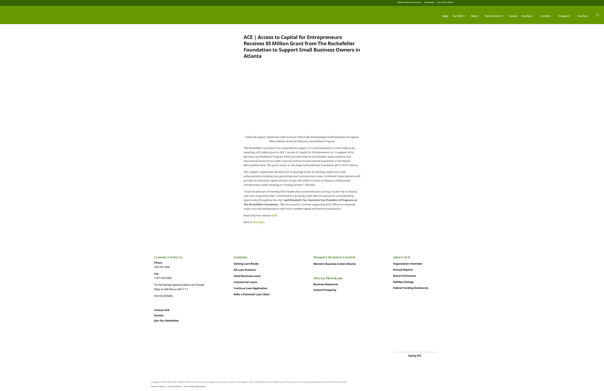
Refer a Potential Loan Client (252, 294)
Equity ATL (415, 355)
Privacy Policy (175, 386)
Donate (513, 16)
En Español (429, 2)
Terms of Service (158, 386)
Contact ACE (161, 310)
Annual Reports (403, 269)
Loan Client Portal (445, 2)
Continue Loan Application (250, 288)
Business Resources (325, 284)
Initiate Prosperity (324, 290)
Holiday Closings (403, 282)
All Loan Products (245, 270)
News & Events (493, 16)
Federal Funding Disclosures (410, 288)
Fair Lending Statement (195, 386)
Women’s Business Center (409, 2)
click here (169, 289)
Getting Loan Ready (246, 263)
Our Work (458, 16)
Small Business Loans (247, 276)
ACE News (259, 222)
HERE (274, 215)
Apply (445, 16)
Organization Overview (407, 263)
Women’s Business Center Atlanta (334, 264)
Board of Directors (404, 276)
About (474, 16)
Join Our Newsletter (166, 320)
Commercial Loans (245, 282)
